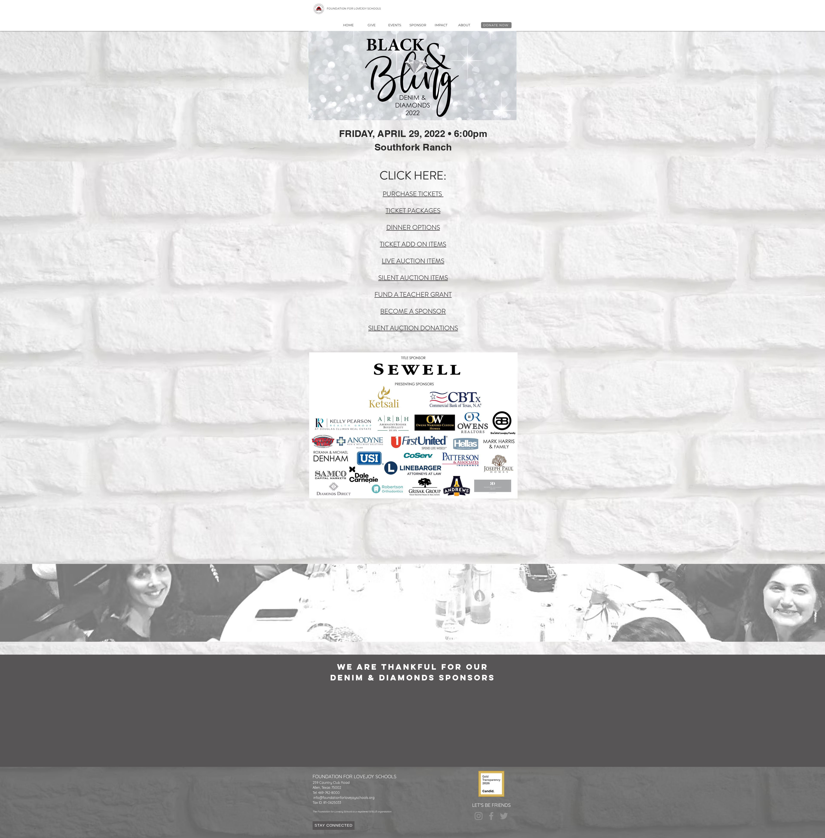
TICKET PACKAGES (413, 210)
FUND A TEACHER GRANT (413, 294)
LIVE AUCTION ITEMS (413, 261)
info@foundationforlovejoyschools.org (343, 797)
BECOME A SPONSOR (413, 311)
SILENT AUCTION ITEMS (413, 277)
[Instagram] (478, 816)
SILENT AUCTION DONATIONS (413, 328)
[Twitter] (504, 816)
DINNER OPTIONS (413, 227)
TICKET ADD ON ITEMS (413, 244)
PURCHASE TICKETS (413, 193)
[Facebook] (491, 816)
